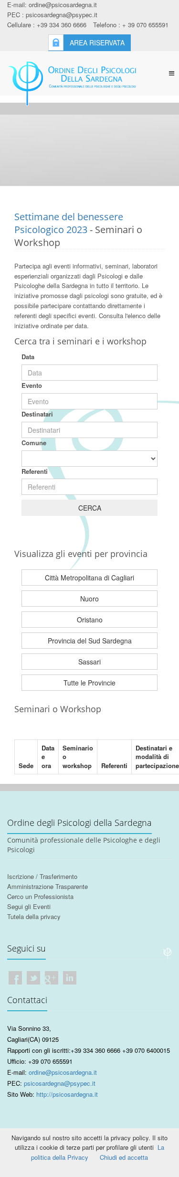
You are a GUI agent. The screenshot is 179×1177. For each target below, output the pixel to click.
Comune (33, 442)
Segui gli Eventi (29, 906)
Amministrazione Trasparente (47, 886)
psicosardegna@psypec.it (59, 1083)
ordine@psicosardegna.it (63, 1072)
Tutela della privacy (34, 916)
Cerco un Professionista (40, 896)
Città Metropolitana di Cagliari (89, 577)
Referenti (34, 471)
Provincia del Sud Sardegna (90, 640)
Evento (31, 385)
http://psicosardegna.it (67, 1094)
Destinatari (37, 413)
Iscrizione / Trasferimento (42, 876)
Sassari (89, 661)
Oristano (90, 619)
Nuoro (89, 598)
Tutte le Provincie (89, 682)
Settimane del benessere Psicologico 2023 (68, 223)
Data (27, 356)
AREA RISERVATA (97, 42)
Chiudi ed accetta (124, 1157)
